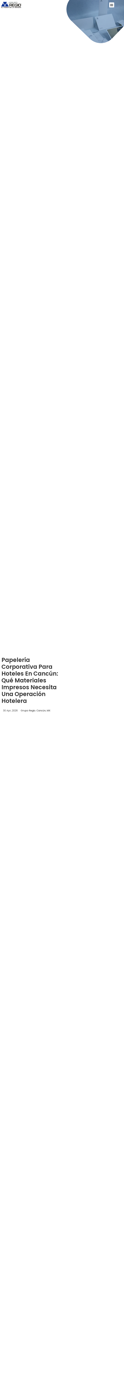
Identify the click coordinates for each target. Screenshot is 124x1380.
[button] (111, 4)
